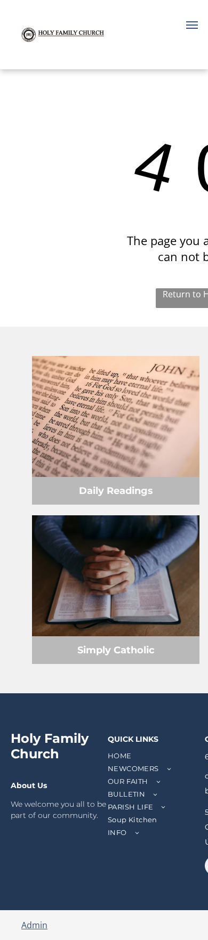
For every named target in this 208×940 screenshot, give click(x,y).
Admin (34, 925)
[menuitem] (155, 755)
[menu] (192, 25)
